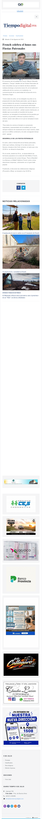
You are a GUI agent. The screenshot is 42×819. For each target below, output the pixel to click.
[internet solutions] (31, 817)
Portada (5, 36)
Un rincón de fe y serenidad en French (14, 272)
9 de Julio (20, 10)
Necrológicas (9, 765)
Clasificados (9, 763)
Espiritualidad (19, 36)
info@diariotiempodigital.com (15, 799)
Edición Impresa (10, 768)
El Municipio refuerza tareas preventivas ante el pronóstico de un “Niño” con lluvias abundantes (20, 296)
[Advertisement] (21, 390)
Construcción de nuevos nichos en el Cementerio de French (21, 233)
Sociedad (11, 36)
